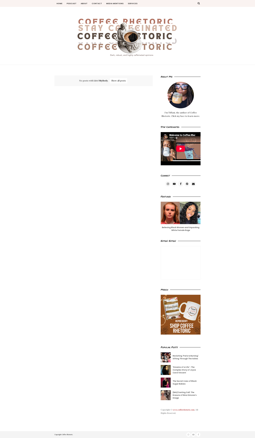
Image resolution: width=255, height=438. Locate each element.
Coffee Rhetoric (67, 434)
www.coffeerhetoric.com (183, 410)
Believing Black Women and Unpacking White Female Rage (180, 229)
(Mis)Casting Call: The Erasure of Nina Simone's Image (185, 395)
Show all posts (118, 80)
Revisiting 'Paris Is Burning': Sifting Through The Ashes (186, 357)
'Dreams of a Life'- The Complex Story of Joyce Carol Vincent (184, 370)
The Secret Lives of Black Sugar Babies (185, 382)
